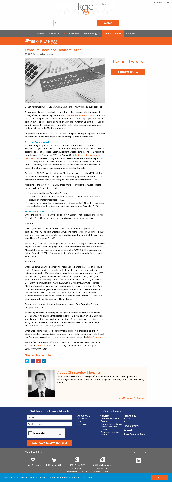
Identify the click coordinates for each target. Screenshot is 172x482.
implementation (45, 345)
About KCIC (55, 33)
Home (40, 33)
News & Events (112, 33)
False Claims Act (94, 337)
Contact (130, 33)
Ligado (127, 419)
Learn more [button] (86, 477)
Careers (81, 421)
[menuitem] (40, 33)
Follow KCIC (128, 72)
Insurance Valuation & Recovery (110, 420)
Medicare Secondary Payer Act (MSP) (78, 115)
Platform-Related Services (112, 424)
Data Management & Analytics (110, 433)
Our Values (82, 419)
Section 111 (54, 145)
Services (74, 33)
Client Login (161, 3)
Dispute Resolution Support (109, 428)
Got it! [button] (159, 477)
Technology (90, 33)
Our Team (82, 424)
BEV (125, 421)
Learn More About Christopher (130, 398)
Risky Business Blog (134, 434)
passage (29, 345)
